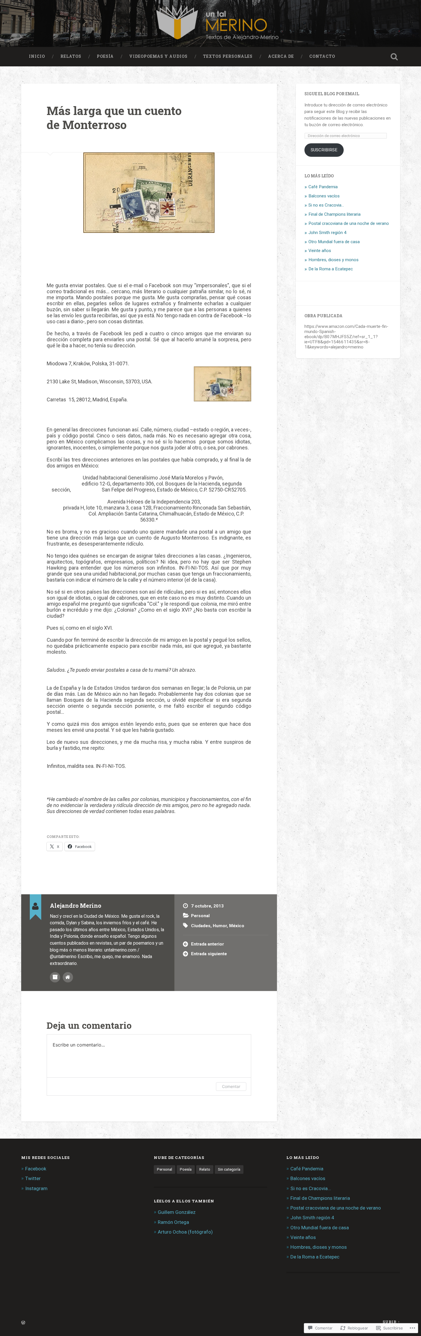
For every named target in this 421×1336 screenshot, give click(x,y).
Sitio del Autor (68, 977)
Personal (200, 915)
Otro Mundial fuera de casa (334, 241)
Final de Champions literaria (334, 214)
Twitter (33, 1178)
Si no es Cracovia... (326, 205)
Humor (220, 925)
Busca (394, 56)
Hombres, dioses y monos (333, 259)
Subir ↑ (391, 1321)
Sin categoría (229, 1169)
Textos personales (228, 56)
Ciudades (200, 925)
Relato (204, 1169)
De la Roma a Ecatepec (330, 268)
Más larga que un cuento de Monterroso (114, 117)
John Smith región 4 (327, 232)
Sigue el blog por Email (331, 93)
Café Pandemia (323, 186)
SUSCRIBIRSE (324, 149)
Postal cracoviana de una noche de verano (348, 223)
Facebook (35, 1169)
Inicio (37, 56)
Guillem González (177, 1212)
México (236, 925)
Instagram (36, 1188)
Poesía (105, 56)
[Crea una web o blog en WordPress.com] (23, 1323)
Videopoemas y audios (158, 56)
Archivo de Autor (55, 977)
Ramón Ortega (173, 1222)
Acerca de (281, 56)
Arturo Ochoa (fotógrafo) (185, 1232)
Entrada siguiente (209, 953)
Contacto (322, 56)
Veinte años (319, 250)
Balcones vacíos (324, 196)
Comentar (231, 1086)
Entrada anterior (207, 944)
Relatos (70, 56)
